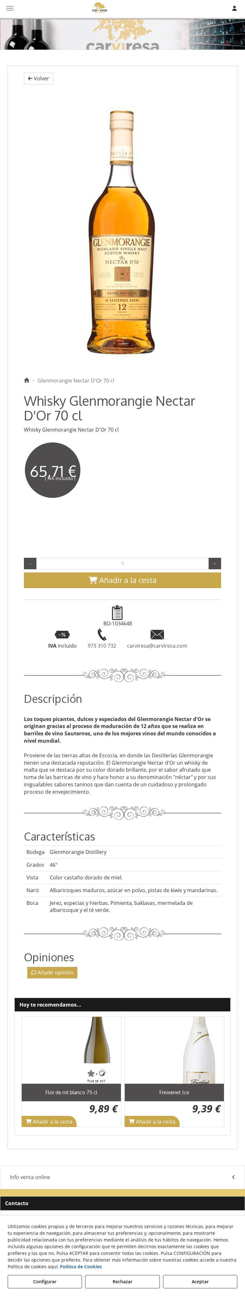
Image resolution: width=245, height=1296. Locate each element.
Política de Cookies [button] (81, 1266)
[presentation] (31, 1071)
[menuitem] (122, 1177)
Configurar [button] (44, 1281)
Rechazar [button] (122, 1281)
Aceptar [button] (200, 1281)
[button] (38, 78)
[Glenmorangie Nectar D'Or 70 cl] (122, 229)
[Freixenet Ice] (174, 1050)
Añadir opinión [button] (54, 972)
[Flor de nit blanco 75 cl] (71, 1050)
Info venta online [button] (30, 1177)
